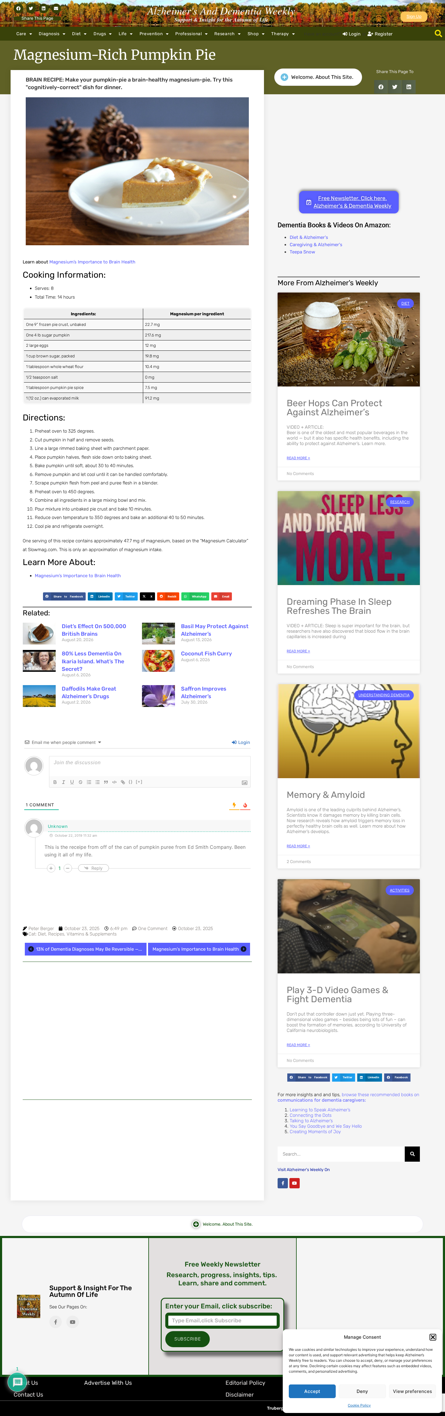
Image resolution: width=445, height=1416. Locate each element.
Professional (188, 33)
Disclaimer (240, 1394)
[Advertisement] (137, 1031)
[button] (433, 1337)
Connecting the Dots (310, 1115)
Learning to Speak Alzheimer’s (320, 1110)
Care (21, 33)
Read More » (298, 458)
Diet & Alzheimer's (309, 237)
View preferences (412, 1391)
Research (224, 33)
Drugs (100, 33)
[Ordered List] (89, 782)
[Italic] (63, 782)
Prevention (151, 33)
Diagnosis (49, 33)
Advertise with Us (108, 1382)
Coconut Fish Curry (206, 653)
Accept (312, 1391)
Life (123, 33)
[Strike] (80, 782)
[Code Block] (114, 782)
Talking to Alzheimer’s (311, 1120)
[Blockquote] (106, 782)
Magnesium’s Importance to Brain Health (92, 262)
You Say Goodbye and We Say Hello (326, 1126)
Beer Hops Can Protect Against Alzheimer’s (334, 408)
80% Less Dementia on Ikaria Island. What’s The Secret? (93, 661)
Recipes (56, 934)
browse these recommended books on (348, 1097)
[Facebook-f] (283, 1183)
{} (131, 781)
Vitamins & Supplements (92, 934)
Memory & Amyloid (326, 794)
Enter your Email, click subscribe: (218, 1306)
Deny (362, 1391)
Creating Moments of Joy (315, 1131)
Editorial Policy (245, 1382)
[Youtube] (294, 1183)
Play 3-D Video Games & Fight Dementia (337, 995)
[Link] (123, 782)
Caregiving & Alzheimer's (316, 244)
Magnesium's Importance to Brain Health (196, 949)
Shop (253, 33)
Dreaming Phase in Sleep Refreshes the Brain (339, 606)
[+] (139, 781)
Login (243, 742)
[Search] (412, 1154)
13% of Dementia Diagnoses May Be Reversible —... (89, 949)
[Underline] (72, 782)
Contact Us (28, 1394)
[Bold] (55, 782)
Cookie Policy (359, 1405)
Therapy (280, 33)
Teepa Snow (302, 252)
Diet (76, 33)
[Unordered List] (97, 782)
